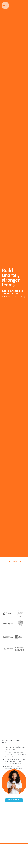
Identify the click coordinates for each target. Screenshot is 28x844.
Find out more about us (13, 800)
